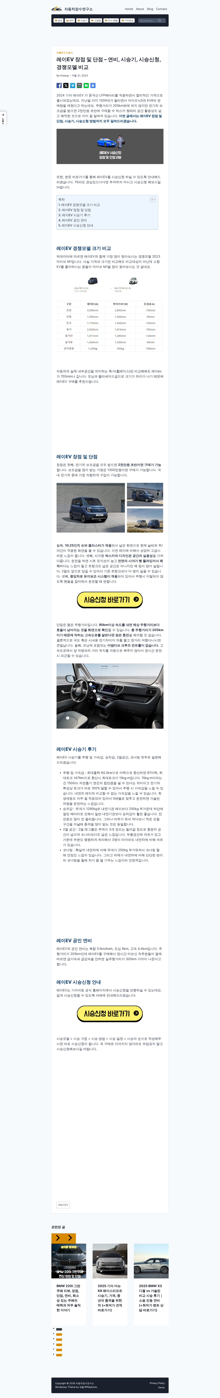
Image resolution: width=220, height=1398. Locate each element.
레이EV (63, 1204)
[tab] (59, 1329)
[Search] (159, 20)
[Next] (70, 1238)
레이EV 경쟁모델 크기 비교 (81, 205)
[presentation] (68, 1261)
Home (129, 9)
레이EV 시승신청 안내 (78, 225)
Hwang (64, 75)
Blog (150, 9)
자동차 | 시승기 (65, 52)
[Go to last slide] (57, 1238)
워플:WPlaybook (88, 1387)
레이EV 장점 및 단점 (76, 210)
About (140, 9)
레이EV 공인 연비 (74, 220)
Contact (161, 9)
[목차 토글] (151, 199)
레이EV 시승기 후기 (76, 215)
